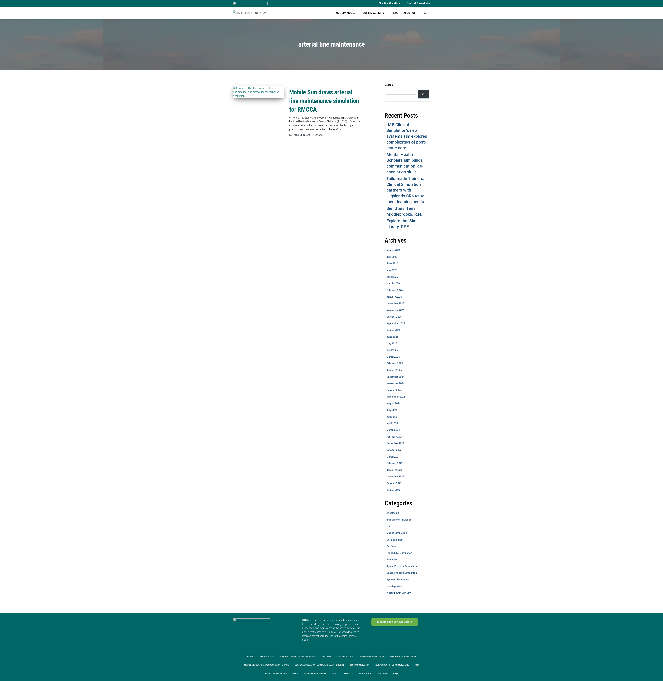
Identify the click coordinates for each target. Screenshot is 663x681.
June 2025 (392, 336)
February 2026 (394, 290)
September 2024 (395, 396)
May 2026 (391, 270)
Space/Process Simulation (401, 566)
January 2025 (394, 370)
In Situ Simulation (359, 665)
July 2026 (391, 257)
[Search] (423, 94)
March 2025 (393, 356)
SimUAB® (326, 656)
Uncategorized (394, 586)
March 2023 (393, 456)
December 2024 (395, 376)
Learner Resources (315, 673)
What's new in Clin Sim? (399, 592)
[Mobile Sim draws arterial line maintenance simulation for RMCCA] (258, 92)
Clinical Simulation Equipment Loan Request (319, 665)
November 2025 (395, 310)
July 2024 (391, 410)
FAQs (395, 673)
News (395, 13)
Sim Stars (391, 559)
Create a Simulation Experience (298, 656)
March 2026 (393, 283)
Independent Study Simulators (392, 665)
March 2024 (393, 430)
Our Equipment (394, 539)
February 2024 (394, 436)
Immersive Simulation (398, 519)
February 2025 (394, 363)
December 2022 (395, 476)
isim (388, 526)
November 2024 (395, 383)
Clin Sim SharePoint (389, 3)
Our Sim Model (346, 13)
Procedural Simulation (399, 553)
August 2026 (393, 250)
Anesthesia (392, 513)
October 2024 (394, 390)
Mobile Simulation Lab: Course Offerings (266, 665)
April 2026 (392, 277)
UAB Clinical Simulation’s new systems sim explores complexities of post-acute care (406, 136)
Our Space (365, 673)
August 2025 (393, 330)
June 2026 (392, 263)
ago (317, 135)
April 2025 (392, 350)
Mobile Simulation (396, 533)
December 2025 (395, 303)
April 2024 (392, 423)
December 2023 (395, 443)
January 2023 (394, 470)
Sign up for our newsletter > (394, 622)
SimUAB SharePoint (418, 3)
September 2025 (395, 323)
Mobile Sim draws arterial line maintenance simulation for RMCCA (324, 101)
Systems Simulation (397, 579)
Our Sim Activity (374, 13)
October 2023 (394, 450)
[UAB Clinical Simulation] (249, 13)
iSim (417, 665)
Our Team (391, 546)
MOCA (295, 673)
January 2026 (394, 296)
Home (250, 656)
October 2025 (394, 316)
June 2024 (392, 416)
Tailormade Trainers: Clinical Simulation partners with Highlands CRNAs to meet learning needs (405, 190)
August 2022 (393, 490)
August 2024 (393, 403)
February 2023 (394, 463)
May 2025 (391, 343)
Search (389, 85)
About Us (409, 13)
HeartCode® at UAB (276, 673)
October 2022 (394, 483)
